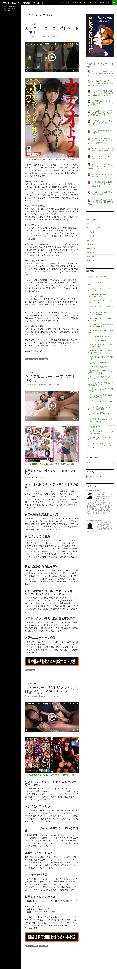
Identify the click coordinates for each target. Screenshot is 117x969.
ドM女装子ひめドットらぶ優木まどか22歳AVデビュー (100, 352)
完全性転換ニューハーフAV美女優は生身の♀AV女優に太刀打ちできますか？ (100, 113)
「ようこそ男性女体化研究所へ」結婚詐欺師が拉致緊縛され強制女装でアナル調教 (100, 93)
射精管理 (102, 2)
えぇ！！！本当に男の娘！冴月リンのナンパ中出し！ (100, 346)
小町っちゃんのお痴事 (98, 341)
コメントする (54, 36)
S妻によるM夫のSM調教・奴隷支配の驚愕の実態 (103, 175)
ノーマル (89, 232)
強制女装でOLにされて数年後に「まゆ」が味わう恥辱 (102, 150)
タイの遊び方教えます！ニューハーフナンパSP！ (100, 301)
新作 (35, 24)
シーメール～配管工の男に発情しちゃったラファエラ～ (100, 396)
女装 (80, 2)
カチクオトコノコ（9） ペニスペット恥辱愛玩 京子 (101, 426)
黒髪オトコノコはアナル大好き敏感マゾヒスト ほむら (100, 372)
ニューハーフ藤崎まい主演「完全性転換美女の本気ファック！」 (100, 73)
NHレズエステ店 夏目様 (98, 367)
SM (85, 2)
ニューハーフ (65, 2)
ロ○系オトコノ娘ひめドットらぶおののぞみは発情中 (100, 432)
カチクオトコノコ (32, 359)
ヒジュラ (89, 236)
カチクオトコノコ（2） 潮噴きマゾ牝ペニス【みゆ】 (101, 307)
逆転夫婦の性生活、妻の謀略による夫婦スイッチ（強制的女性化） (100, 103)
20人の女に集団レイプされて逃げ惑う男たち (102, 157)
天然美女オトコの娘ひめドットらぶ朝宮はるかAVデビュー (100, 420)
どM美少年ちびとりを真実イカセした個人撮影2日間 (100, 313)
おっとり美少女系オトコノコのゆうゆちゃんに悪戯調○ (100, 408)
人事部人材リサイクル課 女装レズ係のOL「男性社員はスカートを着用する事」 (100, 141)
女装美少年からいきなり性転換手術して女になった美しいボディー (100, 123)
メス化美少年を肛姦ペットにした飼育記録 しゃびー (100, 295)
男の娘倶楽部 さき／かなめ (99, 337)
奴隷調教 (89, 244)
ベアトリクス (44, 359)
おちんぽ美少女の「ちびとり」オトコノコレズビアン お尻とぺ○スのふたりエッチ (100, 445)
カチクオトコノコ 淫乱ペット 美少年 (54, 30)
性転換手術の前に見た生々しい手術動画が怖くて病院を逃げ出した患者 (100, 83)
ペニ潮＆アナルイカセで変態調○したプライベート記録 (100, 326)
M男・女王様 (93, 2)
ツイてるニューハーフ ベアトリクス (50, 378)
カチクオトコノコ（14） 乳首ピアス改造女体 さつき (100, 384)
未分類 (88, 261)
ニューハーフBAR (32, 945)
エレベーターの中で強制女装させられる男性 (102, 193)
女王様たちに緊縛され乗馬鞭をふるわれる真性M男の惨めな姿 (100, 202)
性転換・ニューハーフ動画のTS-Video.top (23, 2)
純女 (109, 2)
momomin (42, 36)
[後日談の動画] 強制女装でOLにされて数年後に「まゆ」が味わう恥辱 (100, 184)
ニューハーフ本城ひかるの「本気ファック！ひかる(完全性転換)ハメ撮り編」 (101, 166)
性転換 (74, 2)
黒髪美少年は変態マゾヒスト (100, 363)
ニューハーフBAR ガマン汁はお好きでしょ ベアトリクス (52, 689)
